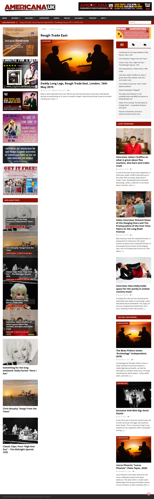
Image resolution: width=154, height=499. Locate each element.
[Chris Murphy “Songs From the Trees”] (20, 244)
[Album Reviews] (133, 335)
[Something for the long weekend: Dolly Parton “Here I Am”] (20, 352)
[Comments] (145, 44)
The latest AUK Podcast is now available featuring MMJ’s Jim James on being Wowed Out (133, 96)
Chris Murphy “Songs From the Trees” (20, 249)
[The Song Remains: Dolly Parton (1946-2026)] (20, 296)
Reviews (14, 18)
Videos (56, 18)
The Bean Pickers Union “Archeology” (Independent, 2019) (131, 353)
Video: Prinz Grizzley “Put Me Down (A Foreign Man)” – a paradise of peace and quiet (133, 105)
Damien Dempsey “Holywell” (129, 90)
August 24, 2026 (123, 295)
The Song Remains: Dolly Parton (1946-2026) (17, 301)
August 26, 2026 (123, 235)
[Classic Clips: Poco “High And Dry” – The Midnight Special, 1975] (20, 431)
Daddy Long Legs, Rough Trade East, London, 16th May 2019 (74, 85)
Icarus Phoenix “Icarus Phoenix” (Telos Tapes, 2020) (131, 467)
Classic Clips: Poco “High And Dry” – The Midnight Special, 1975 (19, 274)
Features (29, 18)
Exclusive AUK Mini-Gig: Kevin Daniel (132, 412)
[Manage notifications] (149, 494)
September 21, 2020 (124, 471)
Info (103, 18)
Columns (79, 18)
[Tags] (133, 44)
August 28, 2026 (18, 227)
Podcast (92, 18)
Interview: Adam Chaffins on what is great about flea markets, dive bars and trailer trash (19, 325)
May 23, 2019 (46, 90)
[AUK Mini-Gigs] (133, 395)
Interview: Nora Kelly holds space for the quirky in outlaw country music (133, 288)
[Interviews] (133, 141)
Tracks (67, 18)
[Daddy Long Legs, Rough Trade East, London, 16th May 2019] (77, 60)
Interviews (44, 18)
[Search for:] (140, 22)
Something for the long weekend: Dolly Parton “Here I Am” (19, 221)
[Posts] (122, 44)
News (4, 18)
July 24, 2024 (122, 417)
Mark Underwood (60, 90)
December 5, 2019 (124, 360)
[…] (56, 99)
